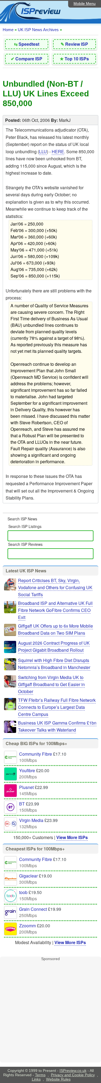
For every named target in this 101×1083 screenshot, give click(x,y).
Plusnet (26, 787)
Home (8, 29)
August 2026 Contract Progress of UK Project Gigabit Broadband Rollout (54, 646)
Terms (40, 1075)
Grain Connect (33, 909)
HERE (58, 151)
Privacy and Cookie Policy (73, 1075)
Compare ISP (28, 59)
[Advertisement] (50, 1011)
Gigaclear (28, 876)
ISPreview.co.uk (73, 1070)
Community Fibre (35, 754)
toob (23, 892)
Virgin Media (31, 820)
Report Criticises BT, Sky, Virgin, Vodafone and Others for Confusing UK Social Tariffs (55, 587)
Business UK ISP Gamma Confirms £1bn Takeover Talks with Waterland (57, 726)
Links (36, 1079)
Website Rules (58, 1079)
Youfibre (27, 770)
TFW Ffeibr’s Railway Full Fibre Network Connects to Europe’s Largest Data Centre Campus (57, 707)
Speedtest (29, 44)
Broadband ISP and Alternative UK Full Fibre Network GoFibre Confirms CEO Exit (55, 610)
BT (22, 804)
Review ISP (76, 44)
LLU (43, 151)
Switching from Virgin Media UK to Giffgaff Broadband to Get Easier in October (51, 684)
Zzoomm (27, 925)
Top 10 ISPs (77, 59)
